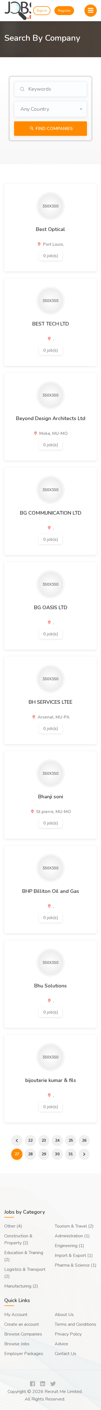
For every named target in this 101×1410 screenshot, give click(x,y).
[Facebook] (32, 1384)
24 (57, 1140)
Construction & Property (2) (18, 1239)
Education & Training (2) (23, 1256)
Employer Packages (23, 1354)
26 (84, 1140)
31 (70, 1154)
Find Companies (54, 129)
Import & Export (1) (74, 1255)
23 (44, 1140)
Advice (61, 1344)
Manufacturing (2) (21, 1286)
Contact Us (65, 1354)
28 (30, 1154)
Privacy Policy (68, 1334)
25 (70, 1140)
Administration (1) (72, 1236)
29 (44, 1154)
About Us (64, 1315)
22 (30, 1140)
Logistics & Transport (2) (24, 1272)
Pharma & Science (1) (76, 1265)
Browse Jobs (16, 1344)
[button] (50, 109)
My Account (15, 1315)
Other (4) (13, 1226)
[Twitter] (53, 1384)
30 (57, 1154)
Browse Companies (23, 1334)
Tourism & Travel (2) (74, 1226)
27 (17, 1154)
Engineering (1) (69, 1246)
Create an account (21, 1324)
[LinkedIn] (42, 1384)
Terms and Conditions (75, 1324)
